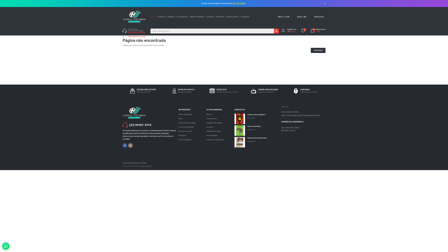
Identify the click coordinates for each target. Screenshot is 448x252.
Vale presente (211, 119)
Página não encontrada (136, 37)
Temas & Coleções (185, 115)
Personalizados (212, 135)
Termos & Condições (186, 127)
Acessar (293, 32)
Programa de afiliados (214, 123)
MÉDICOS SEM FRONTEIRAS (257, 138)
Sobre (180, 119)
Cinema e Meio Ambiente (256, 115)
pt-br (287, 17)
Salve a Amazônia (254, 126)
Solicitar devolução (213, 131)
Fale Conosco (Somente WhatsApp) (136, 29)
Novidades (182, 135)
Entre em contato (185, 131)
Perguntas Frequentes (215, 140)
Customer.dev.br (146, 166)
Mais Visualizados (184, 140)
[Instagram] (130, 145)
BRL (305, 17)
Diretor (209, 115)
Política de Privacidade (187, 123)
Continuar (318, 50)
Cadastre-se (291, 29)
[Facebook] (124, 145)
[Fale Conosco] (5, 246)
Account (209, 127)
